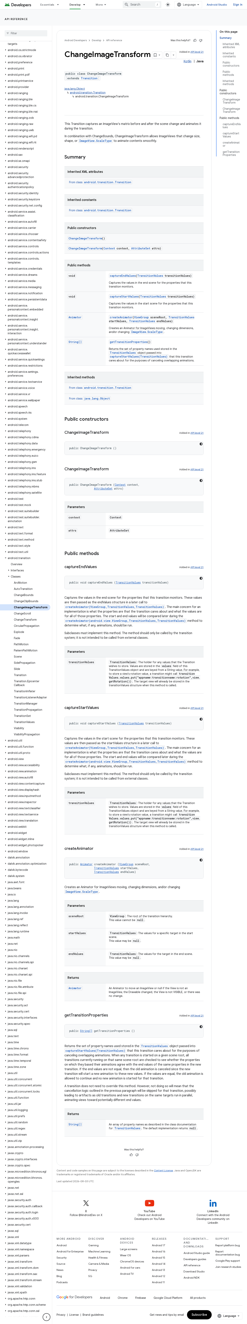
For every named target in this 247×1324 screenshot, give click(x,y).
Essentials (47, 4)
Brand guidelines (93, 1314)
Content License (163, 1170)
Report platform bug (227, 1245)
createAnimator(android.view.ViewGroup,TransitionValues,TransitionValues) (125, 621)
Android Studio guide (197, 1253)
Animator (75, 317)
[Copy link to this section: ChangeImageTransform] (113, 432)
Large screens (128, 1249)
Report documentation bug (227, 1253)
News (60, 1270)
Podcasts (62, 1282)
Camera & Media (98, 1263)
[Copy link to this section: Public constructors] (112, 419)
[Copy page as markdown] (167, 55)
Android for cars (130, 1267)
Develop (75, 4)
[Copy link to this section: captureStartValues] (103, 708)
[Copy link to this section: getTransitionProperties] (112, 1015)
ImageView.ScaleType (95, 141)
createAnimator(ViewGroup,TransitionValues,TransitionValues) (114, 607)
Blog (59, 1276)
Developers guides (195, 1259)
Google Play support (227, 1260)
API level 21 (197, 51)
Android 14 (158, 1263)
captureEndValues (123, 276)
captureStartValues (124, 296)
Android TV (127, 1274)
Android (62, 1245)
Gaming (93, 1245)
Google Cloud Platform (168, 1298)
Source (61, 1263)
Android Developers (75, 40)
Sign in (237, 4)
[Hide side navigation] (46, 1317)
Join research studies (228, 1267)
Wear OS (125, 1255)
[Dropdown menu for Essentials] (59, 4)
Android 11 (158, 1282)
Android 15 (158, 1257)
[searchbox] (26, 33)
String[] (75, 342)
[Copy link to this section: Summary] (89, 157)
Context (109, 248)
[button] (25, 42)
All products (198, 1298)
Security (62, 1257)
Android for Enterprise (70, 1251)
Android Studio (217, 4)
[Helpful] (195, 40)
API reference (16, 19)
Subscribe (199, 1315)
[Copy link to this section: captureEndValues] (101, 567)
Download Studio (194, 1271)
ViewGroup (141, 317)
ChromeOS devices (132, 1261)
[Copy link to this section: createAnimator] (97, 849)
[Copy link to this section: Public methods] (103, 554)
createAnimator (121, 317)
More (99, 4)
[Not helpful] (201, 40)
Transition (89, 78)
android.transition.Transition (88, 92)
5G (90, 1276)
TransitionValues (150, 276)
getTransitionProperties (128, 342)
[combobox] (142, 4)
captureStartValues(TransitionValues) (138, 356)
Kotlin (187, 61)
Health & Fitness (97, 1257)
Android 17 (158, 1245)
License (74, 1314)
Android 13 (158, 1270)
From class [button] (100, 182)
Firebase (140, 1298)
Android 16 (158, 1251)
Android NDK (192, 1277)
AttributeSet (140, 248)
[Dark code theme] (201, 444)
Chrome (123, 1298)
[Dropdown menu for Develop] (86, 4)
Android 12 (158, 1276)
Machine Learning (99, 1251)
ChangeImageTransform (85, 238)
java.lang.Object (74, 88)
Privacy (92, 1270)
